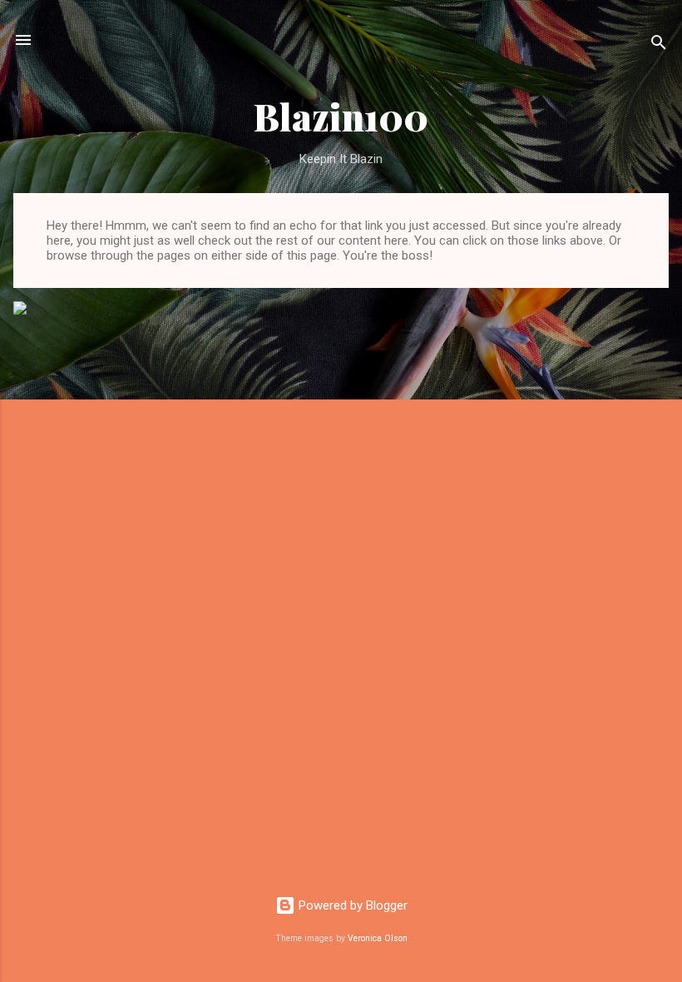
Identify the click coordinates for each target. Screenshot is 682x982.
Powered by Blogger (351, 905)
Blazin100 (341, 116)
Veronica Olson (378, 938)
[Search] (659, 45)
